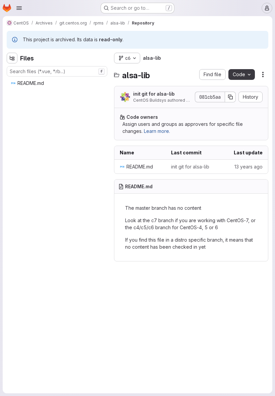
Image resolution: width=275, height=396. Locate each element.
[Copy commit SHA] (230, 97)
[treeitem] (57, 83)
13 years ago (248, 166)
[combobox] (57, 71)
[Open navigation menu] (19, 8)
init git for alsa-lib (154, 94)
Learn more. (157, 131)
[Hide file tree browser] (12, 58)
